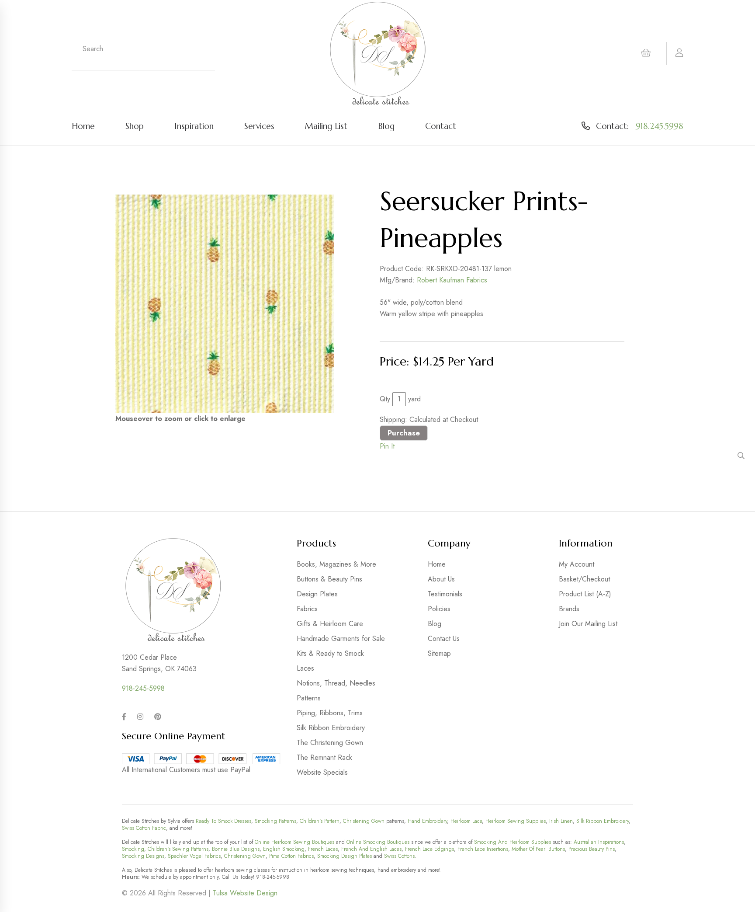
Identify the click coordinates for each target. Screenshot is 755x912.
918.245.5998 (659, 126)
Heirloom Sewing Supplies (515, 821)
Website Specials (322, 772)
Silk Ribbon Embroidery (331, 728)
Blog (386, 126)
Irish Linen (561, 821)
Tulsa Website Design (245, 893)
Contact (440, 126)
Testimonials (445, 594)
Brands (569, 609)
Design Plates (317, 594)
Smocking (133, 849)
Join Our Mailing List (588, 624)
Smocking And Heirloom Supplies (512, 842)
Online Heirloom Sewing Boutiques (294, 842)
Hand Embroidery (427, 821)
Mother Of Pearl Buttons (538, 849)
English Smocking (284, 849)
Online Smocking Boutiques (377, 842)
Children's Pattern (319, 821)
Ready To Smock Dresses (223, 821)
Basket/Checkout (584, 579)
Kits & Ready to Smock (330, 653)
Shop (134, 126)
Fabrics (307, 609)
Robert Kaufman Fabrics (452, 280)
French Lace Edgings (429, 849)
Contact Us (444, 639)
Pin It (387, 446)
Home (83, 126)
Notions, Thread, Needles (336, 683)
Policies (439, 609)
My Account (576, 564)
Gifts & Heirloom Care (330, 624)
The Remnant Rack (324, 757)
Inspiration (194, 126)
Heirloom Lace (466, 821)
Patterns (309, 698)
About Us (441, 579)
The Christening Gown (330, 743)
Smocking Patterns (275, 821)
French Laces (323, 849)
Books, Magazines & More (336, 564)
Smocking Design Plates (344, 856)
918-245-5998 (143, 688)
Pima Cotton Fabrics (291, 856)
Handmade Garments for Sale (341, 639)
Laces (305, 668)
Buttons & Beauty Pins (329, 579)
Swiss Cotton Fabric (144, 828)
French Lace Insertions (482, 849)
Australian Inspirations (599, 842)
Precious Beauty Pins (591, 849)
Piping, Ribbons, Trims (330, 713)
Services (259, 126)
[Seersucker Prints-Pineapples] (224, 304)
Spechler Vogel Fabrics (194, 856)
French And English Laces (371, 849)
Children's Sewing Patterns (178, 849)
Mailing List (326, 126)
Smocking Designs (143, 856)
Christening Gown (363, 821)
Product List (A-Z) (585, 594)
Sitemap (439, 653)
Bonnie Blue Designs (236, 849)
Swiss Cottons (399, 856)
